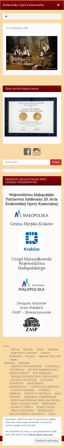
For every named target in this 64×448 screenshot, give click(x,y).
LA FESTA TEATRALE (23, 390)
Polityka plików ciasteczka (40, 434)
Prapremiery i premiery (24, 352)
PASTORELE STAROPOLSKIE (40, 397)
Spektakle (24, 363)
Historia (15, 349)
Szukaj (55, 162)
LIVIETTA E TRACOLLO (37, 393)
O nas (6, 346)
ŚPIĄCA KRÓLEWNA (22, 410)
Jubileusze (53, 349)
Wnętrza (30, 356)
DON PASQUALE (42, 373)
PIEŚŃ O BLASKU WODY (25, 403)
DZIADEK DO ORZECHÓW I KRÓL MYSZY (34, 376)
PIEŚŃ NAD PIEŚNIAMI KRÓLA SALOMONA (35, 400)
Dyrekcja (28, 349)
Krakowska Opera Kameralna (23, 5)
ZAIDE (51, 414)
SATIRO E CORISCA (22, 407)
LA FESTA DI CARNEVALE (44, 386)
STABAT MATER (46, 407)
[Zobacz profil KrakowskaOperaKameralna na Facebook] (27, 152)
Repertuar (9, 363)
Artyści (40, 349)
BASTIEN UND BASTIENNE (26, 366)
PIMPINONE (49, 403)
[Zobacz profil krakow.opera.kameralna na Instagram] (37, 152)
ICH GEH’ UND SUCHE (24, 380)
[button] (31, 117)
